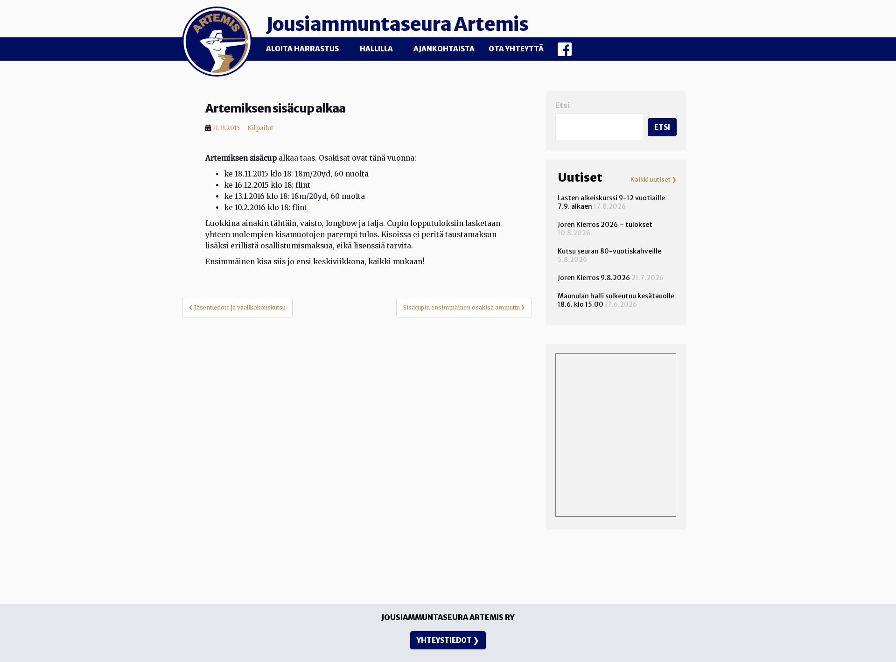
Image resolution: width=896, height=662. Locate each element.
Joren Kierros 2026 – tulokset (605, 224)
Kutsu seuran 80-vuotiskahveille (609, 251)
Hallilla (376, 48)
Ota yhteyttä (516, 48)
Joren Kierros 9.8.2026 (594, 278)
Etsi (562, 105)
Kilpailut (260, 128)
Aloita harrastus (302, 48)
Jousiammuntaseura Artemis (397, 24)
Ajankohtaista (444, 48)
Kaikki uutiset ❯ (653, 179)
